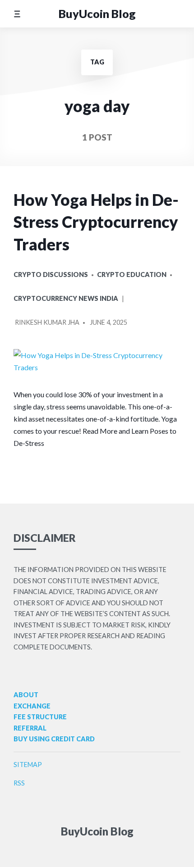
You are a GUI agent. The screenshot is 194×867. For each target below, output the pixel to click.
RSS (19, 783)
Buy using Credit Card (54, 739)
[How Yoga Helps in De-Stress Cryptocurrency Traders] (97, 361)
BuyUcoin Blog (97, 13)
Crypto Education (131, 274)
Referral (30, 728)
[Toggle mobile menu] (17, 14)
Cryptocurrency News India (66, 298)
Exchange (32, 706)
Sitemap (28, 764)
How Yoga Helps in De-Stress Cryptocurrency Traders (96, 222)
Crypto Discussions (51, 274)
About (26, 695)
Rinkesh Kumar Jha (47, 322)
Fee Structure (40, 717)
